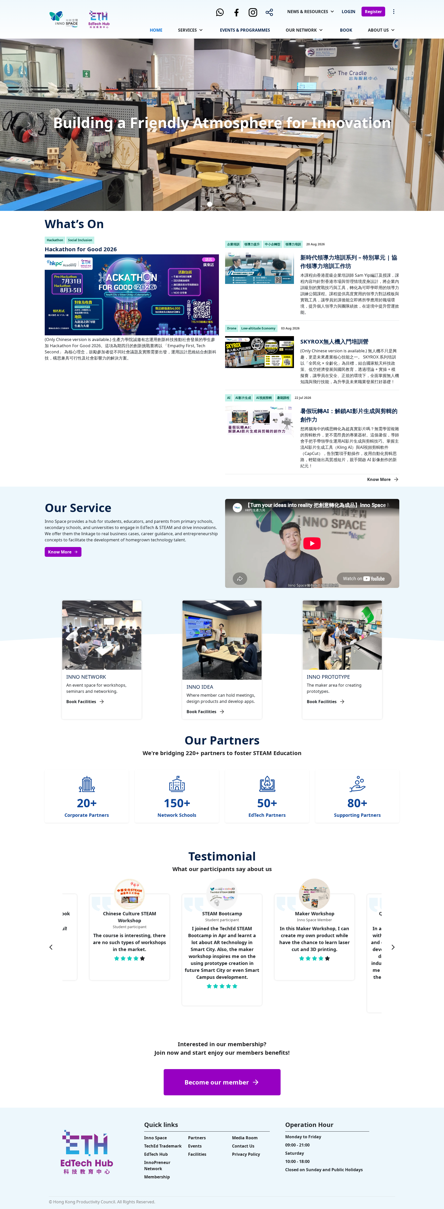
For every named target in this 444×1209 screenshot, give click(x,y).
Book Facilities (81, 701)
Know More (379, 479)
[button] (200, 204)
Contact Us (243, 1146)
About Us (378, 30)
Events (195, 1146)
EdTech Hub (156, 1154)
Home (156, 30)
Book (346, 30)
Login (348, 11)
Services (187, 30)
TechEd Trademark (163, 1146)
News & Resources (307, 11)
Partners (197, 1138)
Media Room (245, 1138)
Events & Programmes (245, 30)
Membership (157, 1177)
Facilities (197, 1154)
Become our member (216, 1082)
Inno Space (155, 1138)
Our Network (301, 30)
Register (373, 11)
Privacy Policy (246, 1154)
